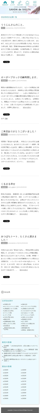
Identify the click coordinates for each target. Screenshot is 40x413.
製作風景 (24, 328)
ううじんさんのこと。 (13, 24)
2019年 (24, 378)
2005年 (24, 398)
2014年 (6, 387)
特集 (23, 325)
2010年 (6, 393)
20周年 (6, 304)
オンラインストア (27, 306)
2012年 (6, 390)
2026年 (6, 370)
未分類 (6, 325)
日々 (3, 28)
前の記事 (7, 292)
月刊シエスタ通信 (27, 323)
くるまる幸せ (8, 184)
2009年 (24, 393)
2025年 (24, 370)
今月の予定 (7, 317)
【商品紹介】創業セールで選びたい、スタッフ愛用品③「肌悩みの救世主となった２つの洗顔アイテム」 (20, 350)
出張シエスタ (26, 317)
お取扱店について (9, 308)
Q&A (23, 304)
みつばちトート (26, 313)
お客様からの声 (26, 308)
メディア (6, 315)
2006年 (6, 398)
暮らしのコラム (8, 323)
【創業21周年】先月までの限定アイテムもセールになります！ (20, 353)
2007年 (24, 395)
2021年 (24, 375)
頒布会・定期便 (26, 330)
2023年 (24, 373)
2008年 (6, 395)
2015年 (24, 384)
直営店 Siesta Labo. (9, 328)
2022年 (6, 375)
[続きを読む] (21, 55)
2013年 (24, 387)
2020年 (6, 378)
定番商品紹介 (8, 321)
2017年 (24, 381)
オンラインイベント (9, 306)
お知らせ (4, 134)
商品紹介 (4, 80)
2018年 (6, 381)
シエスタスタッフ (10, 28)
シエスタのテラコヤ (27, 310)
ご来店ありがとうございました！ (19, 131)
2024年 (6, 373)
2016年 (6, 384)
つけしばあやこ (12, 80)
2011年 (24, 390)
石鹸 (6, 118)
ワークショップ (26, 315)
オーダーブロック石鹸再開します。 (20, 77)
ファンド (6, 313)
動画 (5, 319)
